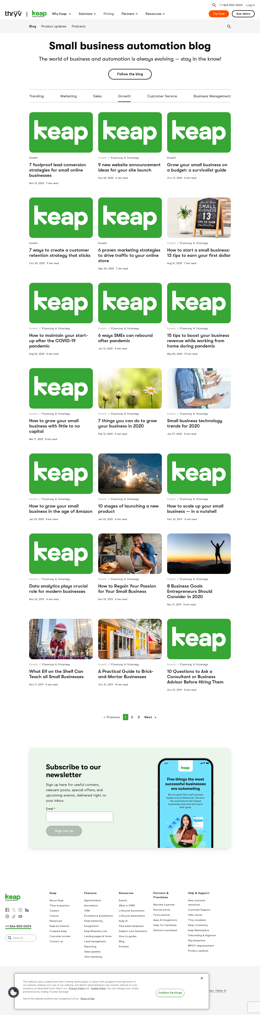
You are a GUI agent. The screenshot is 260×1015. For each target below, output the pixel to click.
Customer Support (199, 909)
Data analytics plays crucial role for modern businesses (58, 588)
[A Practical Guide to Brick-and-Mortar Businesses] (130, 639)
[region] (111, 991)
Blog (32, 26)
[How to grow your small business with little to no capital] (61, 388)
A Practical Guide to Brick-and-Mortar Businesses (126, 674)
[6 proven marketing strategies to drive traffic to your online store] (130, 217)
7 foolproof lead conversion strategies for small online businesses (57, 170)
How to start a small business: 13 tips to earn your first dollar (199, 252)
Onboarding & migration (202, 935)
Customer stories (60, 936)
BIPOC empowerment (201, 945)
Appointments (92, 900)
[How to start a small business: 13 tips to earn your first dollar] (199, 217)
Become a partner (164, 904)
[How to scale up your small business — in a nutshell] (199, 473)
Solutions (86, 13)
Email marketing (93, 920)
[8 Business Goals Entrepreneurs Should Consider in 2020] (199, 553)
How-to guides (128, 936)
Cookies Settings (170, 993)
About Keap (56, 900)
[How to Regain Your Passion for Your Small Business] (130, 553)
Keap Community (198, 925)
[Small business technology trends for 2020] (199, 388)
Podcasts (79, 26)
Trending (36, 96)
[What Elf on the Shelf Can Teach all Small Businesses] (61, 639)
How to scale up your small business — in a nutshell (195, 508)
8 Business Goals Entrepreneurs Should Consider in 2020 (189, 591)
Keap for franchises (165, 925)
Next (151, 717)
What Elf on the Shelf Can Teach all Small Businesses (56, 674)
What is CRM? (127, 905)
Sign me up (64, 831)
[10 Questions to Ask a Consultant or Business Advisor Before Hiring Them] (199, 639)
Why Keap (60, 13)
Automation (91, 905)
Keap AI (123, 920)
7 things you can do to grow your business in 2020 (127, 423)
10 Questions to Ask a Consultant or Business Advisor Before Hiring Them (195, 676)
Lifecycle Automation (132, 910)
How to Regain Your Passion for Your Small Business (127, 588)
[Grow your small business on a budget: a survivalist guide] (199, 132)
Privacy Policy (77, 988)
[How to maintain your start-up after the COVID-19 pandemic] (61, 303)
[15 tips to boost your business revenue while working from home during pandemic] (199, 303)
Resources (153, 13)
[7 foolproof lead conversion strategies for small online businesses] (61, 132)
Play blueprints (196, 940)
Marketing (68, 96)
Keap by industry (59, 926)
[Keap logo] (26, 13)
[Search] (229, 26)
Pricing (109, 14)
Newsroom (56, 920)
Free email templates (131, 926)
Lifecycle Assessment (132, 915)
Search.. (18, 938)
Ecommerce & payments (98, 915)
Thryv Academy (197, 920)
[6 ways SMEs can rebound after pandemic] (130, 303)
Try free (219, 13)
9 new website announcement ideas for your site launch (129, 167)
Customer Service (162, 96)
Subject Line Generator (133, 931)
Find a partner (161, 914)
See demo (243, 13)
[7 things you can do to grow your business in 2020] (130, 388)
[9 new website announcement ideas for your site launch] (130, 132)
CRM (87, 910)
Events (123, 900)
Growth (124, 96)
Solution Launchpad (165, 930)
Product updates (54, 26)
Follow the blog (130, 74)
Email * (50, 808)
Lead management (95, 941)
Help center (195, 914)
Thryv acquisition (60, 905)
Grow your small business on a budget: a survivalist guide (197, 167)
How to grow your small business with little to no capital (54, 426)
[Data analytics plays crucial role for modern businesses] (61, 553)
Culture (54, 915)
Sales (97, 96)
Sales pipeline (92, 951)
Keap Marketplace (198, 930)
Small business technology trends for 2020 (194, 423)
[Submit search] (9, 938)
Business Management (212, 96)
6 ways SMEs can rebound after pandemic (125, 338)
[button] (13, 992)
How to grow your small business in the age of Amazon (61, 508)
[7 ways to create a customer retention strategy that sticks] (61, 217)
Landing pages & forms (98, 936)
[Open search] (214, 5)
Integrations (91, 926)
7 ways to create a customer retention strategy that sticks (59, 252)
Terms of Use (87, 998)
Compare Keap (58, 931)
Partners (128, 13)
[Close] (202, 978)
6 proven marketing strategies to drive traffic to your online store (129, 255)
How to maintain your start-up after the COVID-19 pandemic (58, 341)
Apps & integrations (165, 920)
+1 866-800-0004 (18, 926)
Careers (54, 910)
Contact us (56, 941)
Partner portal (161, 909)
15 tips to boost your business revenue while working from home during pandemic (198, 341)
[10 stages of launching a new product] (130, 473)
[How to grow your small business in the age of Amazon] (61, 473)
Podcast (124, 946)
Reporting (90, 946)
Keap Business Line (95, 931)
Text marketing (93, 956)
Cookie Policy (98, 988)
